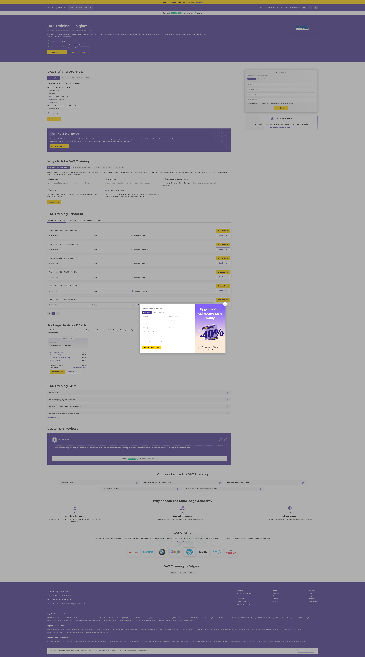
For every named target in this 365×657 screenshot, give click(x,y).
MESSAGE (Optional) (148, 332)
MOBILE (144, 324)
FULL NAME (145, 316)
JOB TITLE (171, 324)
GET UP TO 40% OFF (151, 347)
